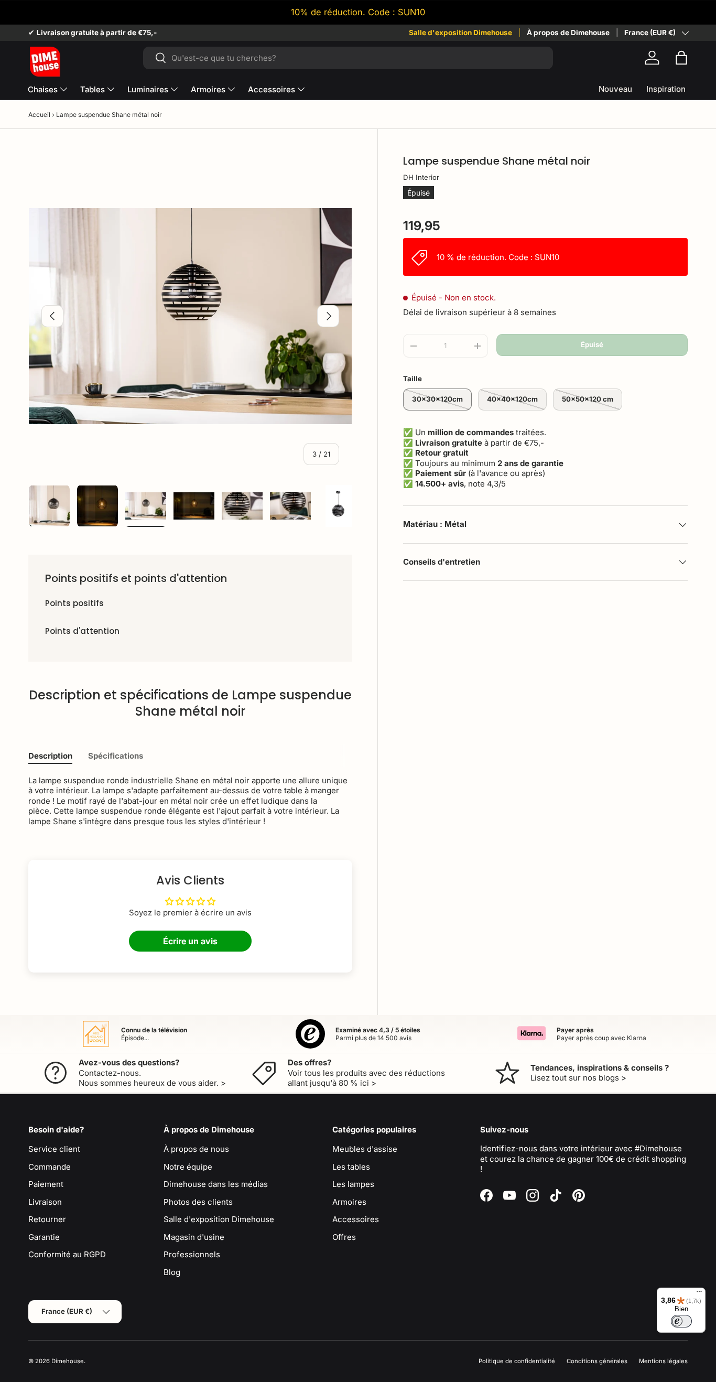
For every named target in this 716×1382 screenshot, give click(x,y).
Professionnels (192, 1254)
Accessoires (271, 89)
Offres (344, 1237)
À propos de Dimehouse (568, 32)
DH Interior (421, 177)
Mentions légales (663, 1361)
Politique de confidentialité (517, 1361)
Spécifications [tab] (115, 756)
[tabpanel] (190, 801)
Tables (92, 89)
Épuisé (592, 345)
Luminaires (147, 89)
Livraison (45, 1202)
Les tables (351, 1167)
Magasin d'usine (194, 1237)
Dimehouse (67, 1361)
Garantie (44, 1237)
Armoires (208, 89)
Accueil (39, 114)
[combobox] (348, 58)
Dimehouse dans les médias (216, 1184)
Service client (54, 1149)
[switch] (681, 1321)
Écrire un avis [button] (190, 941)
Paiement (45, 1184)
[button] (681, 57)
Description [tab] (50, 756)
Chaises (43, 89)
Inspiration (666, 89)
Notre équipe (188, 1167)
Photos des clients (198, 1202)
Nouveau (615, 89)
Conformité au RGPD (67, 1254)
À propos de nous (196, 1149)
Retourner (47, 1219)
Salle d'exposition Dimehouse (460, 32)
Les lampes (353, 1184)
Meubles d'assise (364, 1149)
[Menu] (699, 1294)
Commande (49, 1167)
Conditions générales (597, 1361)
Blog (172, 1272)
